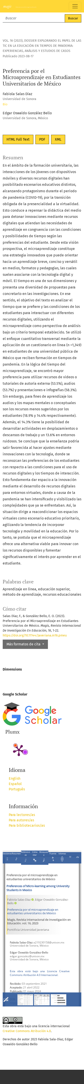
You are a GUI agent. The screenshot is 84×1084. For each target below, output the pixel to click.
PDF (42, 139)
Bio (5, 104)
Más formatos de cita (23, 644)
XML (58, 139)
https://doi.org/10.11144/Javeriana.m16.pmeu (35, 635)
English (14, 778)
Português (17, 789)
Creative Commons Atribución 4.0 (27, 1031)
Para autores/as (21, 820)
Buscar (73, 18)
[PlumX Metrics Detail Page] (18, 750)
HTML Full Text (18, 139)
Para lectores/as (22, 815)
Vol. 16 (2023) (13, 41)
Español (15, 784)
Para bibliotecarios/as (27, 825)
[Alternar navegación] (75, 6)
